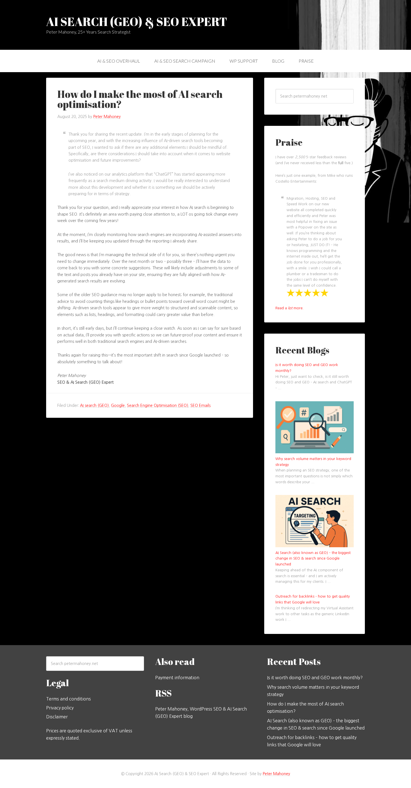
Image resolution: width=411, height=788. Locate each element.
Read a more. (289, 308)
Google (118, 405)
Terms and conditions (68, 699)
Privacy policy (60, 708)
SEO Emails (200, 405)
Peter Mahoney (276, 774)
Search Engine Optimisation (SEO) (157, 405)
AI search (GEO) (94, 405)
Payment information (177, 677)
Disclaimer (57, 716)
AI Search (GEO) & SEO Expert (136, 21)
